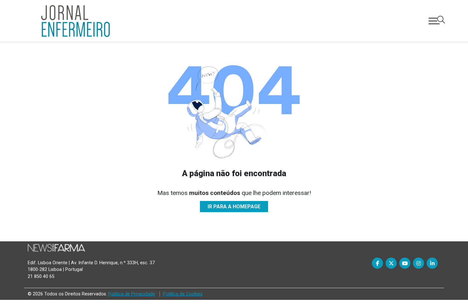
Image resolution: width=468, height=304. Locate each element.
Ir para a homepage (234, 207)
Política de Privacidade (131, 294)
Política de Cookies (182, 294)
